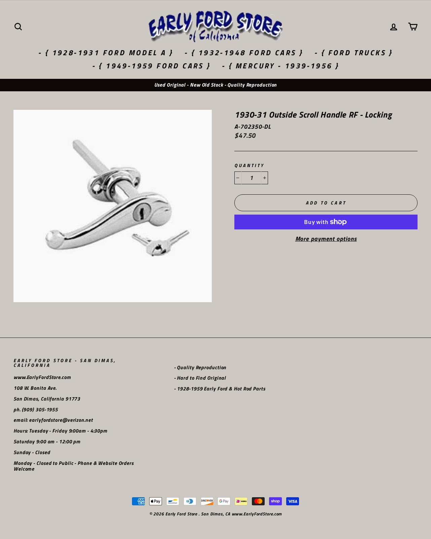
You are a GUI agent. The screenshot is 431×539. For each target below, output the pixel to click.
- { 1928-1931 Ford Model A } (105, 52)
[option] (215, 85)
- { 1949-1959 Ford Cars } (151, 65)
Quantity (249, 165)
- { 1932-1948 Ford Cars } (244, 52)
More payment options (326, 238)
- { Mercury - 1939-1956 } (280, 65)
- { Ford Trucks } (353, 52)
